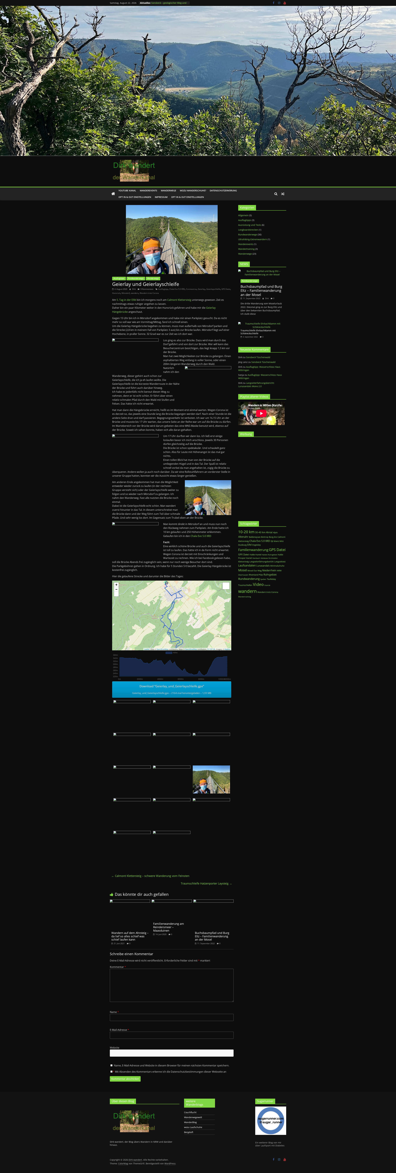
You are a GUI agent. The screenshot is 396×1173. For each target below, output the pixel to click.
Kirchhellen (273, 558)
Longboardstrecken (248, 229)
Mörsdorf (126, 293)
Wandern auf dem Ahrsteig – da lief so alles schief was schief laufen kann (129, 936)
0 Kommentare (146, 289)
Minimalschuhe (277, 565)
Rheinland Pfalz (256, 574)
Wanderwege (168, 190)
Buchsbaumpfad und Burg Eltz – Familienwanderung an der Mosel (212, 936)
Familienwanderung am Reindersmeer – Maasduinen (168, 927)
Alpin (275, 532)
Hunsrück (116, 293)
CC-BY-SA (211, 649)
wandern (134, 293)
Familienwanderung (253, 550)
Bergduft (188, 1132)
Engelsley (256, 544)
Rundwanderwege (136, 278)
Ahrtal (269, 532)
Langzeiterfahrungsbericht (261, 561)
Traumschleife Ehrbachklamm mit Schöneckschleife (258, 332)
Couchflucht (190, 1112)
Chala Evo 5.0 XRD (177, 289)
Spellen (263, 579)
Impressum (161, 197)
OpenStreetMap (162, 649)
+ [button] (116, 585)
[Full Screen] (116, 594)
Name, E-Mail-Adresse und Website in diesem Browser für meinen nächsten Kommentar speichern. (171, 1065)
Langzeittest (280, 561)
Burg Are (273, 537)
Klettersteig (243, 561)
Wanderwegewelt (193, 1117)
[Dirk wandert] (113, 194)
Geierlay (201, 289)
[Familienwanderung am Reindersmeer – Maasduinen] (172, 901)
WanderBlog (190, 1122)
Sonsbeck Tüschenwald (258, 357)
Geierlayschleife (213, 289)
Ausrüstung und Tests (249, 224)
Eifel (249, 544)
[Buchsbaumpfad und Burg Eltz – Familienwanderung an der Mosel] (213, 901)
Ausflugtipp (163, 289)
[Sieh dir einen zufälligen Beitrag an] (282, 194)
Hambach (256, 558)
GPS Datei (226, 289)
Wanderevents (148, 190)
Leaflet (146, 649)
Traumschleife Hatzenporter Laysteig (206, 883)
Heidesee (264, 558)
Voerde (267, 585)
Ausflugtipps (119, 278)
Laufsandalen (247, 565)
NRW (279, 570)
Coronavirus (191, 289)
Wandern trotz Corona (149, 293)
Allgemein (243, 215)
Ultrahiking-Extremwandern (252, 239)
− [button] (116, 589)
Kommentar (118, 967)
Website (114, 1047)
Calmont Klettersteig (179, 300)
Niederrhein (269, 570)
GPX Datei (243, 554)
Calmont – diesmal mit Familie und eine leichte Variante (169, 4)
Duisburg (242, 544)
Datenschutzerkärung (223, 190)
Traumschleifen (245, 585)
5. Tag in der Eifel (126, 300)
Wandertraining (246, 248)
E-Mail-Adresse (119, 1030)
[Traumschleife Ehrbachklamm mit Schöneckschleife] (261, 323)
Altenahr (243, 536)
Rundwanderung (249, 579)
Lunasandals (263, 565)
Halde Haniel (255, 554)
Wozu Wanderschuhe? (193, 190)
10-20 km (246, 531)
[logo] (133, 1108)
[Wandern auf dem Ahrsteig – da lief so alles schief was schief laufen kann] (130, 901)
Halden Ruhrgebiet (269, 555)
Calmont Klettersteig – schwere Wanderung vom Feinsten (150, 876)
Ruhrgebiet (270, 574)
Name (114, 1012)
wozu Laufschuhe (193, 1127)
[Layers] (226, 585)
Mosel (242, 570)
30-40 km (260, 532)
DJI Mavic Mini (277, 541)
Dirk (134, 289)
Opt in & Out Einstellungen (134, 197)
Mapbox (227, 649)
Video (258, 584)
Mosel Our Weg (255, 570)
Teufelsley (271, 579)
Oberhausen (243, 575)
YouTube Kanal (127, 190)
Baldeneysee (254, 537)
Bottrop (264, 537)
